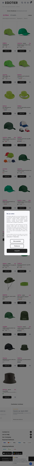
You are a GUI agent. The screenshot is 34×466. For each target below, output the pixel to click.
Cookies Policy (9, 236)
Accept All (17, 250)
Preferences (17, 246)
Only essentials (17, 241)
